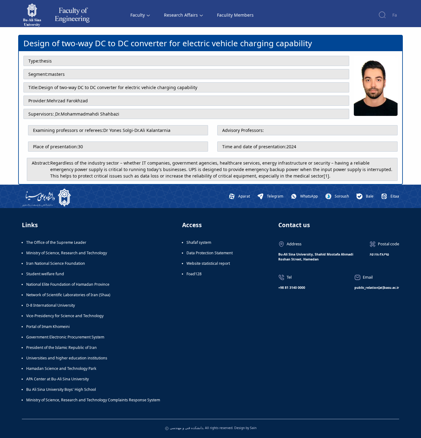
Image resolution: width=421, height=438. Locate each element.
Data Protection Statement (209, 253)
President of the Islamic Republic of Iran (61, 347)
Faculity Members (235, 15)
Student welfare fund (45, 273)
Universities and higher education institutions (66, 358)
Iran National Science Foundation (55, 263)
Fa (394, 15)
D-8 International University (50, 305)
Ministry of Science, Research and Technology (66, 253)
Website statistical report (208, 263)
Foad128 (194, 273)
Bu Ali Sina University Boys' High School (61, 389)
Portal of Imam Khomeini (48, 326)
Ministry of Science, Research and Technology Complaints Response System (93, 400)
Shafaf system (198, 242)
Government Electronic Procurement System (65, 337)
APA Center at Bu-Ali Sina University (57, 379)
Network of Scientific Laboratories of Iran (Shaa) (68, 294)
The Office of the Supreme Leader (56, 242)
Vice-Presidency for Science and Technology (65, 315)
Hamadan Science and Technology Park (61, 368)
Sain (253, 428)
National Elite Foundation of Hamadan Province (67, 284)
